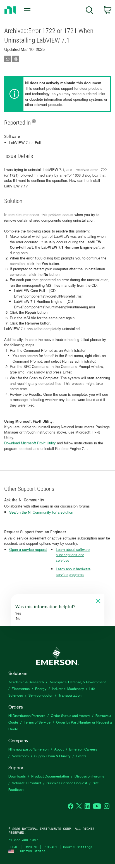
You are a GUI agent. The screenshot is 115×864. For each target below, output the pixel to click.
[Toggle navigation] (28, 10)
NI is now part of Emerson (28, 749)
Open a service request (28, 549)
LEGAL (13, 847)
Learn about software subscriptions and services (73, 555)
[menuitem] (89, 11)
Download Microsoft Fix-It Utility (30, 442)
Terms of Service (37, 722)
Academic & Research (26, 681)
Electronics (21, 688)
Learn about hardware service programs (73, 571)
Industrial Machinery (68, 688)
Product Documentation (50, 776)
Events (81, 755)
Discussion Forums (89, 776)
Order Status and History (70, 715)
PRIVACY (50, 847)
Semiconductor (40, 695)
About (59, 749)
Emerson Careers (83, 749)
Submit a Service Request (67, 782)
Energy (40, 688)
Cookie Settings (77, 847)
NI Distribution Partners (26, 715)
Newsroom (20, 755)
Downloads (17, 776)
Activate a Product (26, 782)
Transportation (70, 695)
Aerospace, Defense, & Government (77, 681)
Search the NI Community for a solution (41, 512)
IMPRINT (31, 847)
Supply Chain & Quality (52, 755)
